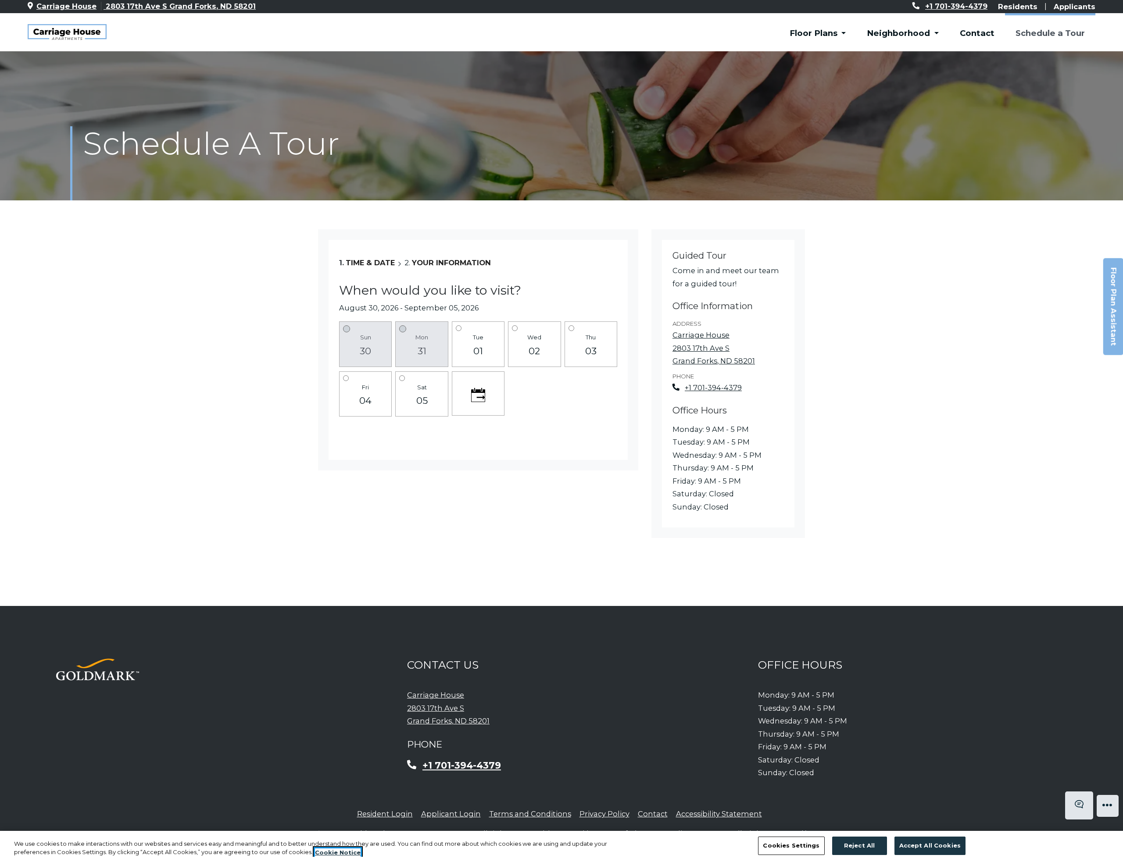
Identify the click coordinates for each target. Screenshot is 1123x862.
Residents (1017, 6)
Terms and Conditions (530, 813)
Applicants (1074, 6)
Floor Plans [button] (815, 33)
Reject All (859, 845)
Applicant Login (451, 813)
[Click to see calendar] (478, 393)
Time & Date (370, 262)
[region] (561, 846)
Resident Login (385, 813)
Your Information (451, 262)
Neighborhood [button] (899, 33)
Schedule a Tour (1050, 33)
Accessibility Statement (719, 813)
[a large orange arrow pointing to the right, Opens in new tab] (97, 669)
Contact (977, 33)
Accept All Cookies (930, 845)
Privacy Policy (604, 813)
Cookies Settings (791, 845)
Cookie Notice (338, 852)
